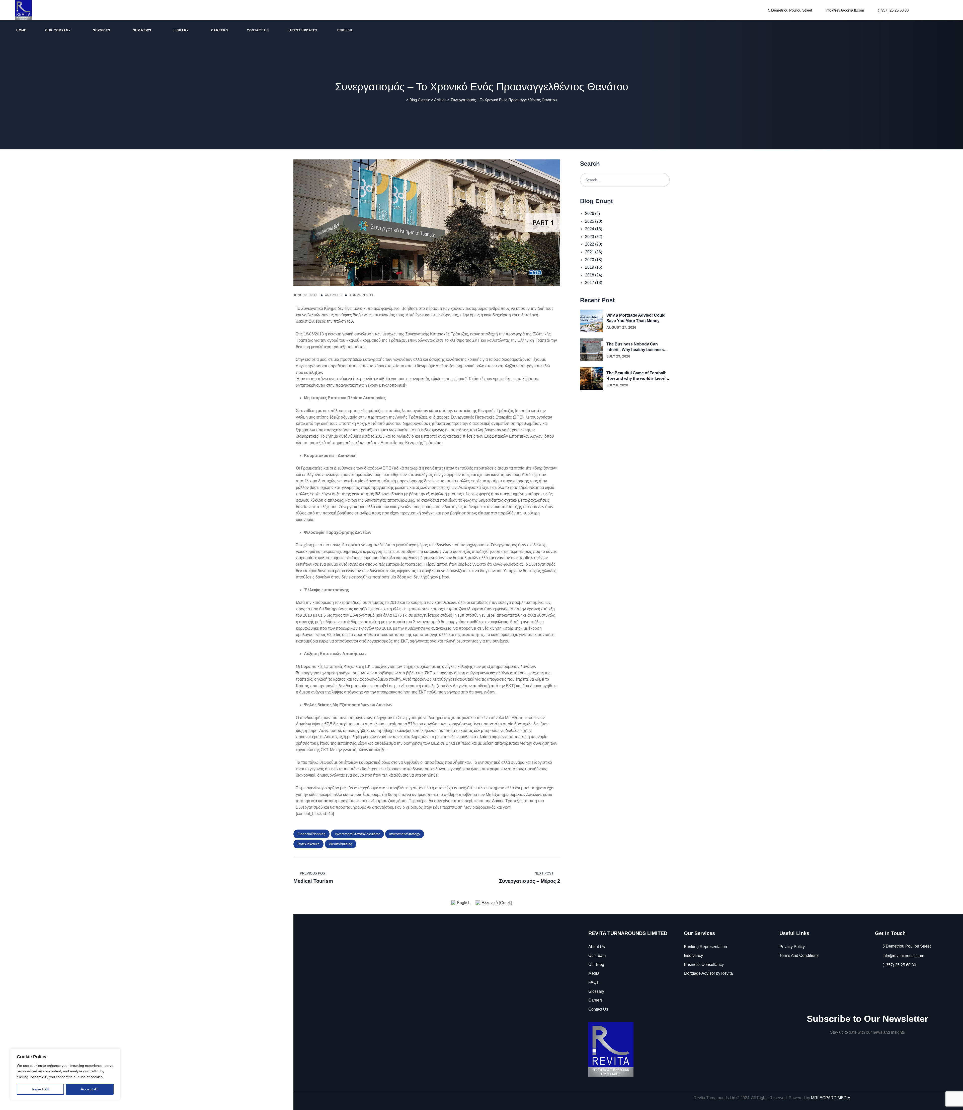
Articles (333, 295)
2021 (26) (593, 252)
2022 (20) (593, 244)
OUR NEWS (142, 30)
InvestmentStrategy (404, 834)
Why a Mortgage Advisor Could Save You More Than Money (636, 318)
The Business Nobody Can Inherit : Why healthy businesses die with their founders (637, 347)
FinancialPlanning (311, 834)
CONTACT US (258, 30)
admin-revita (361, 295)
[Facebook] (919, 10)
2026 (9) (592, 213)
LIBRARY (181, 30)
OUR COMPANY (58, 30)
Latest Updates (302, 30)
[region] (65, 1074)
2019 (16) (593, 267)
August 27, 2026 (621, 327)
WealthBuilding (340, 844)
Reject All (40, 1089)
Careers (219, 30)
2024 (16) (593, 229)
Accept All (90, 1089)
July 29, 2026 (618, 356)
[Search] (663, 180)
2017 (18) (593, 282)
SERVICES (101, 30)
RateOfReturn (308, 844)
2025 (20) (593, 221)
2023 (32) (593, 237)
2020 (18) (593, 260)
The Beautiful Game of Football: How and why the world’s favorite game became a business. (637, 376)
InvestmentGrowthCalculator (357, 834)
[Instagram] (932, 10)
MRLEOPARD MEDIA (830, 1098)
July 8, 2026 (617, 385)
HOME (21, 30)
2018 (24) (593, 275)
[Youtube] (945, 10)
